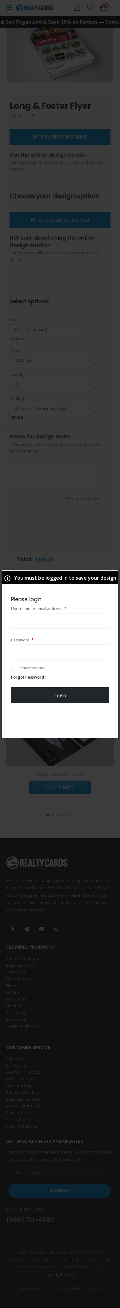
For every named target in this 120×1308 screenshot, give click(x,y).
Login (60, 695)
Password (30, 640)
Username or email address (47, 608)
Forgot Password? (28, 677)
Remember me (31, 668)
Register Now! (60, 720)
